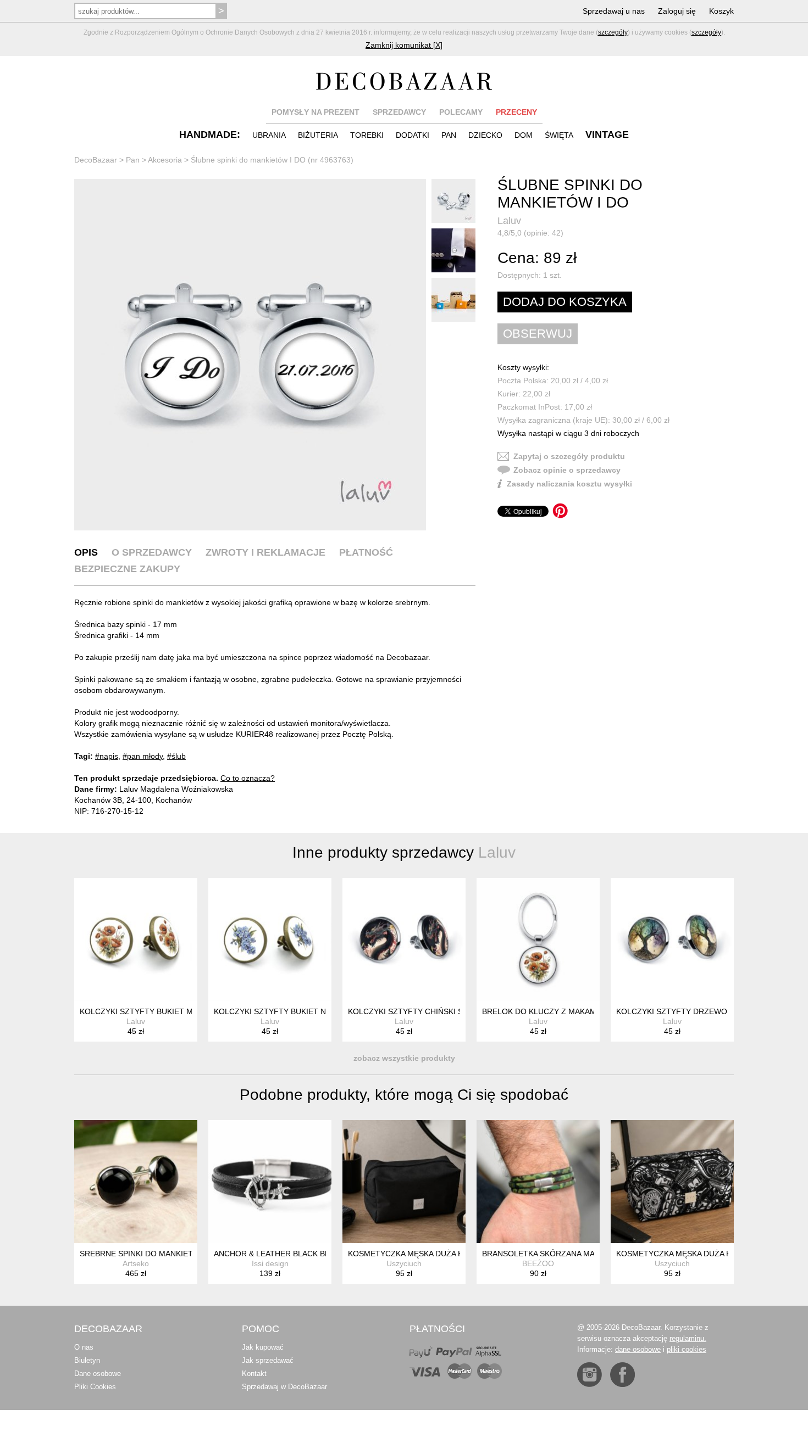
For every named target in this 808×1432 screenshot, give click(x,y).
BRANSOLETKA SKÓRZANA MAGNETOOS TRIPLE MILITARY (591, 1253)
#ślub (176, 756)
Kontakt (254, 1373)
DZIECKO (485, 135)
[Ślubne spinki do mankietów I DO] (250, 354)
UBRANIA (269, 135)
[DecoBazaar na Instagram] (589, 1374)
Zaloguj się (677, 11)
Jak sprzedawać (268, 1360)
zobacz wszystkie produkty (404, 1058)
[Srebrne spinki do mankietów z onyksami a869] (135, 1181)
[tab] (86, 552)
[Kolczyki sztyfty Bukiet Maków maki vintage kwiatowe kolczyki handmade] (135, 939)
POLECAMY (461, 112)
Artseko (136, 1263)
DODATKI (412, 135)
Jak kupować (263, 1347)
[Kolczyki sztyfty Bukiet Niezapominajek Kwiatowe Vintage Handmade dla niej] (269, 939)
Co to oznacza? (247, 778)
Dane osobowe (97, 1373)
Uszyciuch (404, 1263)
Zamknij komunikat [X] (404, 45)
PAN (448, 135)
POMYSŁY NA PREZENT (315, 112)
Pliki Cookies (95, 1387)
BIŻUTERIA (318, 135)
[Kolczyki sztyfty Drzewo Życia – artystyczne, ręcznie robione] (672, 939)
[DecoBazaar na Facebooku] (622, 1374)
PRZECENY (516, 112)
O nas (83, 1347)
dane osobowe (638, 1349)
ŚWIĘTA (559, 135)
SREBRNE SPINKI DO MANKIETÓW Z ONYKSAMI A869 (177, 1253)
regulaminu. (687, 1338)
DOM (523, 135)
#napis (106, 756)
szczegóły (613, 32)
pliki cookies (686, 1349)
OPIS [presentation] (86, 552)
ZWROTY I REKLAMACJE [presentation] (265, 552)
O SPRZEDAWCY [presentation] (152, 552)
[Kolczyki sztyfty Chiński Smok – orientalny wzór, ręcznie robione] (404, 939)
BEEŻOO (538, 1263)
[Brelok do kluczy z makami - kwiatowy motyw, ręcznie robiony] (538, 939)
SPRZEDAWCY (399, 112)
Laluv (509, 220)
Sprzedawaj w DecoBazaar (284, 1387)
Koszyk (721, 11)
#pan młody (143, 756)
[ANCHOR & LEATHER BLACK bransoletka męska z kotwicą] (269, 1181)
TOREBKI (367, 135)
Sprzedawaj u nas (614, 11)
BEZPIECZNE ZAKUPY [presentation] (127, 568)
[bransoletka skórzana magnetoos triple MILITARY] (538, 1181)
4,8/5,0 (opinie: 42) (530, 232)
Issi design (270, 1263)
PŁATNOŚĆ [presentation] (366, 552)
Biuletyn (87, 1360)
